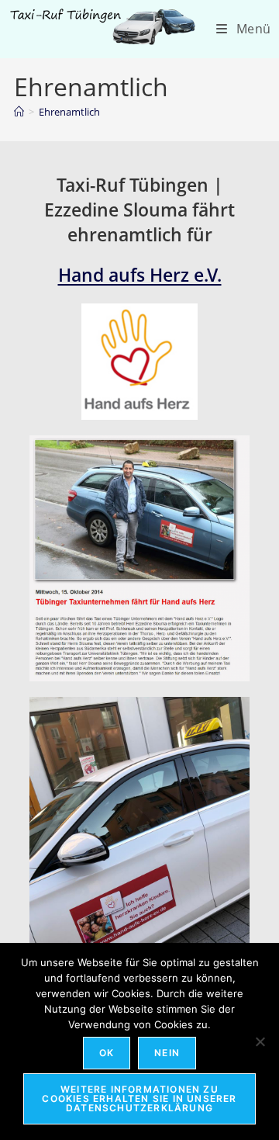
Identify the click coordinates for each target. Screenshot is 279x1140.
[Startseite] (19, 112)
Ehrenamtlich (69, 112)
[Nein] (259, 1041)
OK (106, 1053)
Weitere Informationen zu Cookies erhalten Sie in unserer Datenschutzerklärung (139, 1098)
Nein (167, 1053)
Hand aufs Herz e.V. (140, 274)
